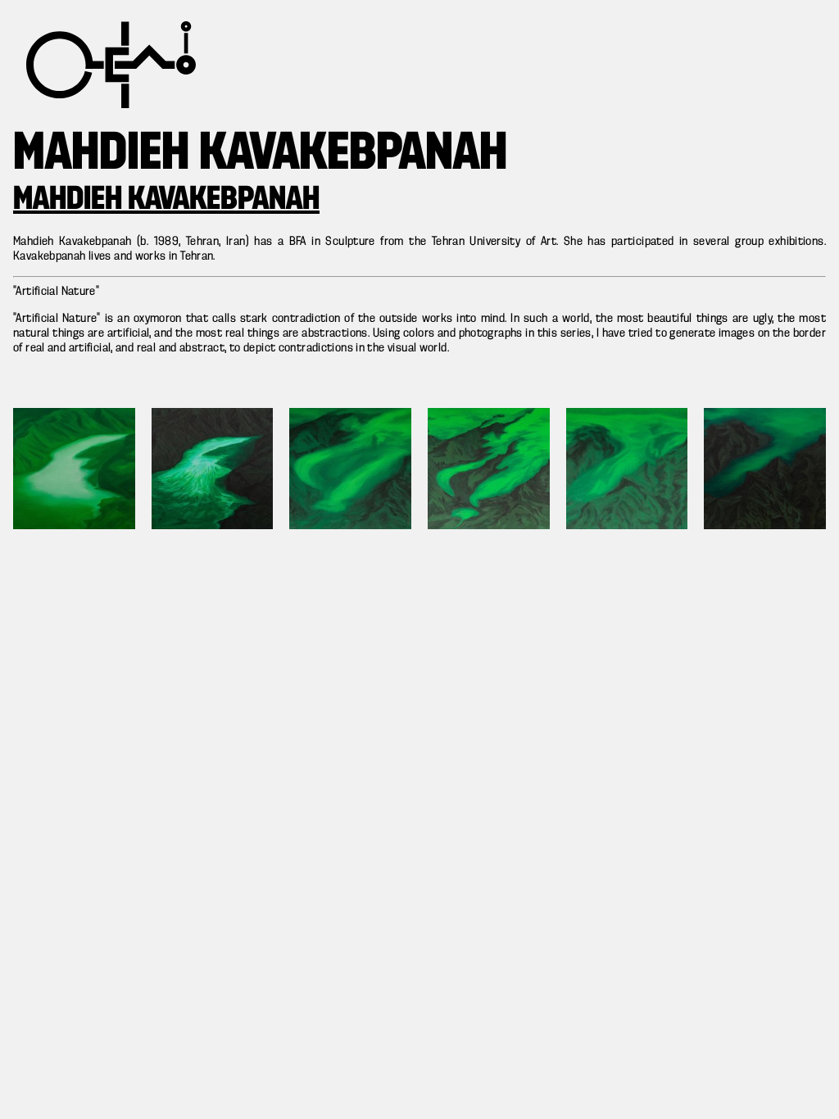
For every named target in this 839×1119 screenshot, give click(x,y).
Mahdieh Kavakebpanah (166, 199)
